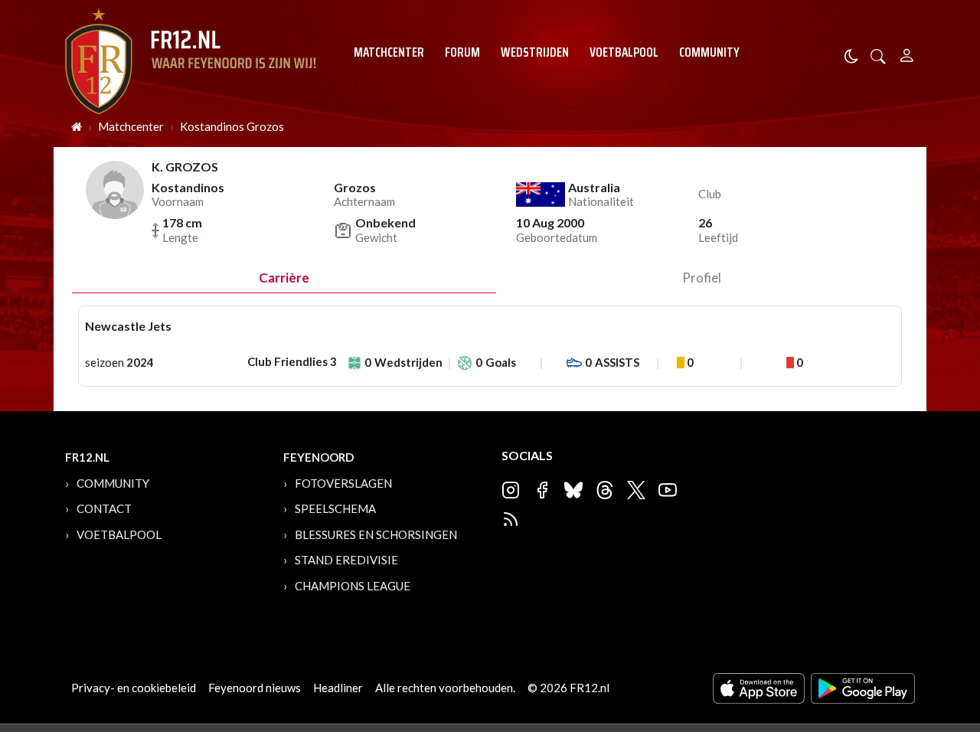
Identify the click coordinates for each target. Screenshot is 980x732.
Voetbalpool (624, 52)
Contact (104, 508)
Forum (462, 52)
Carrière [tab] (284, 278)
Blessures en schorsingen (376, 534)
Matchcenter (389, 52)
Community (709, 52)
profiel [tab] (701, 278)
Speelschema (335, 508)
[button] (878, 54)
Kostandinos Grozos (232, 126)
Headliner (338, 687)
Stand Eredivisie (346, 560)
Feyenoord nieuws (254, 687)
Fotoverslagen (343, 483)
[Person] (907, 53)
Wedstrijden (535, 52)
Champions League (352, 586)
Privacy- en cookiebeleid (133, 687)
